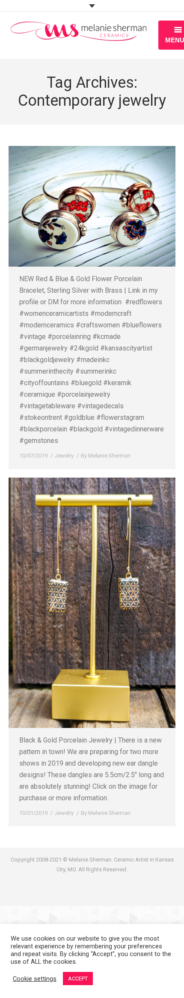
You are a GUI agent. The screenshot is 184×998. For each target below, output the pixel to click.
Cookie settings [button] (34, 979)
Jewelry (64, 455)
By (106, 455)
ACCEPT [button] (78, 978)
